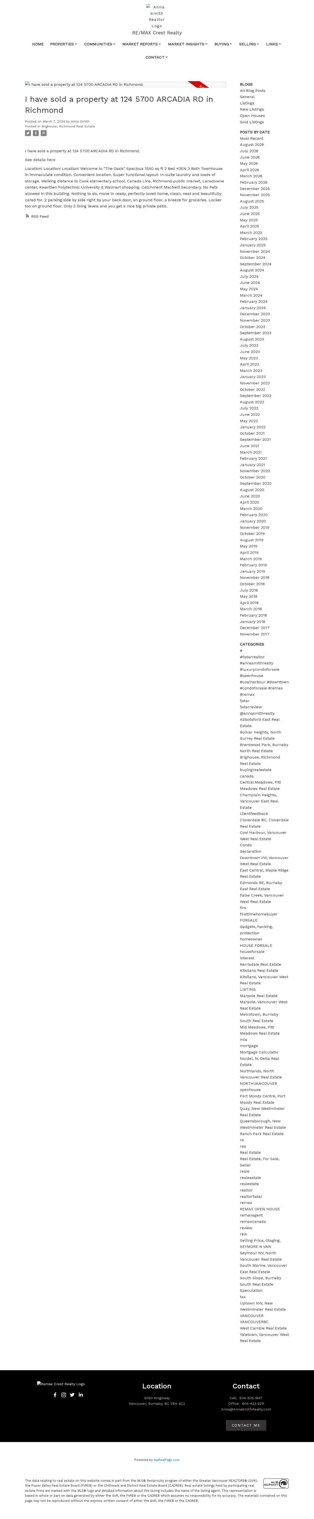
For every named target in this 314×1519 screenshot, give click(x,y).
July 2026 (249, 151)
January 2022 (253, 427)
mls (243, 1039)
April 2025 (249, 226)
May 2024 (249, 289)
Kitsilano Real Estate (259, 970)
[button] (55, 1394)
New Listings (252, 109)
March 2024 (251, 295)
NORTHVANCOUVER (258, 1083)
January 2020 (253, 521)
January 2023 (253, 376)
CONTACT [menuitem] (155, 57)
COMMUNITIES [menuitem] (98, 44)
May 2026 (249, 163)
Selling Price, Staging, (260, 1240)
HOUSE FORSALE (256, 945)
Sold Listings (252, 122)
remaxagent (251, 1215)
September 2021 (255, 439)
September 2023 (255, 332)
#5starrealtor (252, 657)
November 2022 (255, 383)
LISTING (248, 989)
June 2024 (250, 282)
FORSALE (249, 920)
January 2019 (252, 571)
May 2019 (248, 546)
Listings (247, 103)
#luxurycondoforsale (259, 669)
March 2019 (251, 559)
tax (243, 1296)
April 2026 (249, 169)
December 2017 (255, 627)
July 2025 (249, 207)
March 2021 (251, 452)
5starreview (251, 707)
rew (243, 1234)
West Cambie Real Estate (263, 1328)
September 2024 (256, 264)
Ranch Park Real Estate (262, 1133)
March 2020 (251, 508)
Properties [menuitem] (62, 44)
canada (247, 776)
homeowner (251, 939)
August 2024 (252, 270)
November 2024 (255, 251)
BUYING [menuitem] (221, 44)
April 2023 (249, 364)
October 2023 (252, 326)
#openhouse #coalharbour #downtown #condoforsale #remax (264, 681)
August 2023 (252, 339)
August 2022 (252, 402)
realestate (249, 1183)
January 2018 (252, 621)
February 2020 (254, 514)
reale (244, 1171)
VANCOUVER (251, 1315)
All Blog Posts (252, 90)
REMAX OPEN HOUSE (260, 1209)
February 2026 (253, 182)
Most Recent (251, 138)
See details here (40, 159)
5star (244, 700)
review (246, 1228)
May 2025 (249, 220)
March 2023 (251, 370)
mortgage (249, 1045)
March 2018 (251, 609)
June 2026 (250, 157)
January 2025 (253, 245)
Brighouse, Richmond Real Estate (68, 126)
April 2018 (249, 602)
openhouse (250, 1089)
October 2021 (252, 433)
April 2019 (249, 552)
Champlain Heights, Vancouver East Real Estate (259, 801)
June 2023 (250, 351)
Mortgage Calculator (259, 1052)
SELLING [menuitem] (247, 44)
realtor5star (251, 1196)
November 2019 (254, 527)
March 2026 (251, 176)
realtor (246, 1190)
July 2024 (249, 276)
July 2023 (249, 345)
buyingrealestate (256, 769)
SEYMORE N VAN (255, 1246)
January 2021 (252, 464)
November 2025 (255, 194)
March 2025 (251, 232)
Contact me (246, 1425)
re (242, 1140)
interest (247, 958)
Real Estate (250, 1152)
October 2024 (252, 257)
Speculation (251, 1290)
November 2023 (255, 320)
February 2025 (253, 238)
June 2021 (249, 445)
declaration (250, 851)
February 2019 (253, 565)
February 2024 (254, 301)
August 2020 (252, 489)
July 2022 (249, 408)
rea (243, 1146)
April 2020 (249, 502)
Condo (246, 845)
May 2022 (249, 420)
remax (246, 1202)
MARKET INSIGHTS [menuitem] (186, 44)
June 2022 (250, 414)
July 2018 (249, 590)
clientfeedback (254, 813)
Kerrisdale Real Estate (260, 964)
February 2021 (253, 458)
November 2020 (255, 470)
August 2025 (252, 201)
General (247, 96)
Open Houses (252, 115)
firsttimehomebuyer (259, 914)
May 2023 (249, 358)
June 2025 (250, 213)
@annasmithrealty (257, 713)
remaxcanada (253, 1221)
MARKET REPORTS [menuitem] (140, 44)
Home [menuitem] (38, 44)
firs (243, 907)
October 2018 (252, 584)
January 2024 (253, 307)
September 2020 (256, 483)
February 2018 (253, 615)
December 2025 (255, 188)
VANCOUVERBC (254, 1321)
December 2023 (255, 314)
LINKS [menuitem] (272, 44)
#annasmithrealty (256, 663)
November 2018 (254, 577)
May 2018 (248, 596)
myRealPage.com (167, 1460)
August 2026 (252, 144)
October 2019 (252, 533)
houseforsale (252, 951)
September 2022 (255, 395)
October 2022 (252, 389)
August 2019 (251, 540)
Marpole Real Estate (258, 995)
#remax (247, 694)
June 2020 (250, 496)
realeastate (250, 1177)
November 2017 (255, 634)
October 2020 (252, 477)
